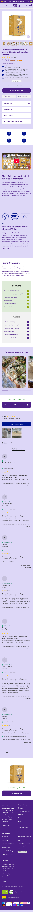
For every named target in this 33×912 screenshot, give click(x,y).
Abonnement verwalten (24, 836)
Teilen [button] (28, 483)
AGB (19, 840)
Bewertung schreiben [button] (16, 424)
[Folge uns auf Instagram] (8, 875)
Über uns (20, 808)
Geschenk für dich (23, 827)
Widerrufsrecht (6, 847)
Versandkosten (12, 63)
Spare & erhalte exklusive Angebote (16, 1)
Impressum (5, 836)
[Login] (27, 5)
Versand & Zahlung (7, 851)
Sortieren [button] (5, 443)
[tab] (18, 449)
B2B (19, 824)
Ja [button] (21, 483)
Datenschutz (5, 840)
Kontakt (20, 814)
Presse (20, 818)
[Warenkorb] (30, 5)
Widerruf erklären (22, 851)
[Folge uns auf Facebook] (4, 875)
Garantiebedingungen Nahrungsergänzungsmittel (24, 846)
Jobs (19, 821)
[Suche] (6, 5)
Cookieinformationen (8, 844)
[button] (16, 57)
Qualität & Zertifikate (24, 811)
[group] (16, 416)
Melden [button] (24, 483)
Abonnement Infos (7, 854)
